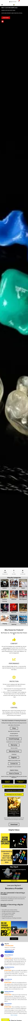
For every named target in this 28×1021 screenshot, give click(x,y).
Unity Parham (8, 1003)
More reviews (14, 1015)
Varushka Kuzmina (9, 967)
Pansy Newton (8, 979)
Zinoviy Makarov (8, 955)
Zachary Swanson (8, 991)
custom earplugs (6, 648)
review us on (8, 951)
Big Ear (7, 943)
